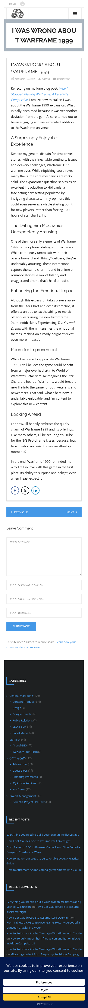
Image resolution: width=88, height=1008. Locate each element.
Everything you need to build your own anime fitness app (42, 834)
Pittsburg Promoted (25, 777)
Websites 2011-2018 (25, 752)
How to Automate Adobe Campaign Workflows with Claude (44, 870)
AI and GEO (20, 745)
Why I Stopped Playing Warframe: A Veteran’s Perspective (39, 94)
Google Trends (22, 714)
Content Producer (24, 702)
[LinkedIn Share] (35, 490)
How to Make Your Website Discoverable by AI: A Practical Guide (42, 861)
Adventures (20, 764)
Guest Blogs (20, 770)
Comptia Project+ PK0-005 (29, 802)
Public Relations (23, 720)
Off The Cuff (17, 758)
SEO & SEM (19, 727)
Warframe (63, 79)
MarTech (15, 740)
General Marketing (21, 696)
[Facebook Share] (15, 490)
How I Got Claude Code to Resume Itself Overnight (38, 841)
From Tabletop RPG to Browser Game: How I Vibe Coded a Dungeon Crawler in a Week (43, 849)
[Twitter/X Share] (25, 490)
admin (46, 79)
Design (17, 708)
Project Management (22, 796)
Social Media (20, 733)
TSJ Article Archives (24, 783)
